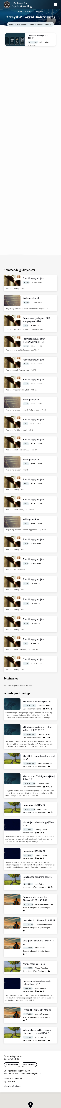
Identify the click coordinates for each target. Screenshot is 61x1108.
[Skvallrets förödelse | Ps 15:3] (12, 704)
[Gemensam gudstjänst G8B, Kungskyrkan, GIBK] (12, 320)
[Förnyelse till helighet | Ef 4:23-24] (15, 39)
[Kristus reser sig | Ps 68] (12, 966)
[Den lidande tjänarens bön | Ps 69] (12, 879)
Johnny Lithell (44, 42)
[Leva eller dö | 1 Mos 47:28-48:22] (12, 923)
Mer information (12, 1065)
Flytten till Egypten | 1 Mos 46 (37, 1010)
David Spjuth (40, 1037)
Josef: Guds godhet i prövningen (36, 907)
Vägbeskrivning (29, 1065)
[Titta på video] (31, 46)
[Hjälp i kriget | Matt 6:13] (12, 853)
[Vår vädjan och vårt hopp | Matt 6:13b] (12, 824)
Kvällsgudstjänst (31, 298)
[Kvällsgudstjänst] (12, 300)
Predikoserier (22, 24)
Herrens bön (28, 833)
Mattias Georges (45, 763)
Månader (47, 24)
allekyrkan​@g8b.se (12, 1086)
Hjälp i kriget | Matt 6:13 (34, 851)
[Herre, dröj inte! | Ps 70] (12, 807)
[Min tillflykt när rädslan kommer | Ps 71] (12, 758)
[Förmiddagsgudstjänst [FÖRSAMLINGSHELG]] (12, 341)
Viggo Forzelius (41, 968)
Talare (39, 24)
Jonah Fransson (42, 1014)
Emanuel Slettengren (44, 904)
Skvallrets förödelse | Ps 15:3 (37, 701)
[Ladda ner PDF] (35, 46)
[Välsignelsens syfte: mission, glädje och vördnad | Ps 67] (12, 1032)
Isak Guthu (39, 884)
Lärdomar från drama (32, 709)
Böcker (32, 24)
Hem (20, 11)
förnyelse (39, 11)
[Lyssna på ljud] (33, 46)
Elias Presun (42, 809)
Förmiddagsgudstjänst (34, 278)
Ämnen (12, 24)
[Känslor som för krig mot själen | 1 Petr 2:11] (12, 778)
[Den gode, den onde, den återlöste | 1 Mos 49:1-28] (12, 899)
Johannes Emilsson (43, 925)
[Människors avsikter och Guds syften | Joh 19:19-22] (12, 729)
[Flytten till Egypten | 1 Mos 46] (12, 1012)
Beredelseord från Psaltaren (34, 766)
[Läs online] (28, 46)
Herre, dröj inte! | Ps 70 (34, 805)
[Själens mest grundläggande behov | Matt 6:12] (12, 983)
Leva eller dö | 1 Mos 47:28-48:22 (39, 920)
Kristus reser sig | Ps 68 (34, 964)
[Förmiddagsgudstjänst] (12, 280)
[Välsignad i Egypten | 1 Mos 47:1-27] (12, 943)
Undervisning (29, 11)
